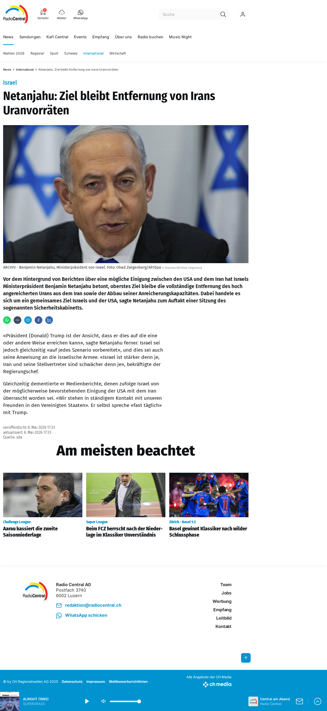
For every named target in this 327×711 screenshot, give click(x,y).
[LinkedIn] (49, 320)
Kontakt (223, 626)
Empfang (100, 36)
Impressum (95, 681)
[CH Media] (208, 683)
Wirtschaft (117, 53)
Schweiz (71, 53)
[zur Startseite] (15, 14)
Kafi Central (57, 36)
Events (80, 36)
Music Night (180, 36)
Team (225, 584)
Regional (37, 53)
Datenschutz (72, 681)
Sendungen (30, 36)
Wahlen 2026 (14, 53)
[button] (80, 14)
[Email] (28, 320)
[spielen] (86, 701)
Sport (54, 53)
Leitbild (223, 618)
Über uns (123, 36)
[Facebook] (38, 320)
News (8, 36)
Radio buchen (150, 36)
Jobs (226, 592)
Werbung (222, 601)
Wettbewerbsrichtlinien (128, 681)
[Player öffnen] (317, 701)
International (93, 53)
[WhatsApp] (7, 320)
